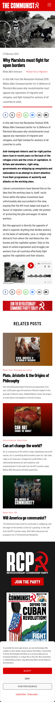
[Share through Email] (39, 115)
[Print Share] (46, 115)
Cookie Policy (21, 694)
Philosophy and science (23, 370)
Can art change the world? (22, 445)
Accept (27, 671)
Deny (27, 678)
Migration (43, 71)
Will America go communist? (24, 517)
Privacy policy (32, 694)
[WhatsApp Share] (25, 115)
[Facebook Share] (5, 115)
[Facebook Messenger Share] (32, 115)
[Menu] (49, 4)
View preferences (27, 686)
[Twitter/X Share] (12, 115)
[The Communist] (20, 7)
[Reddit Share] (19, 115)
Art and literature (9, 440)
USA (15, 512)
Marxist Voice (32, 71)
